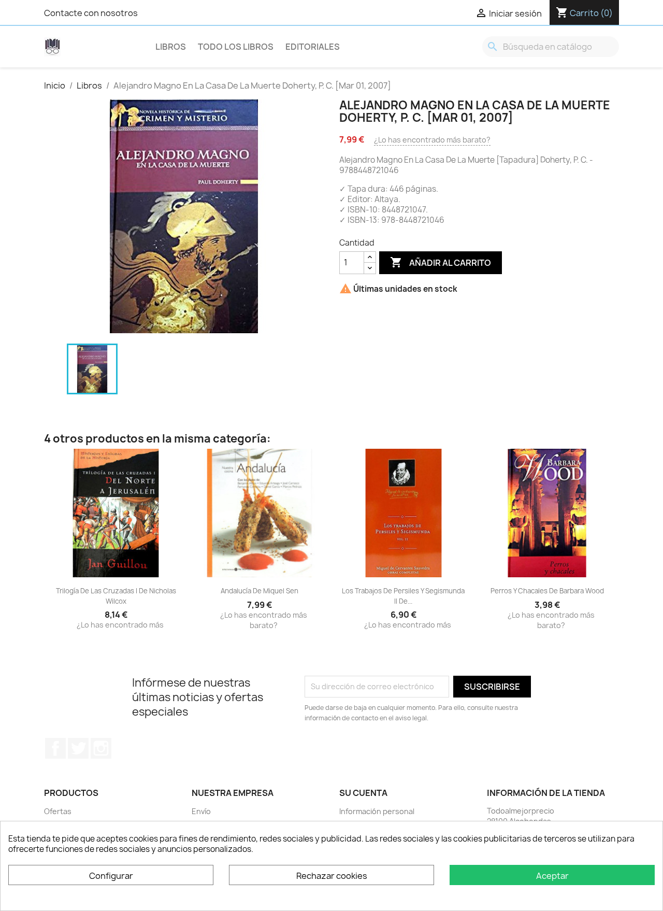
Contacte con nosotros (91, 13)
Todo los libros (235, 46)
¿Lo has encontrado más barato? (432, 140)
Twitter (78, 748)
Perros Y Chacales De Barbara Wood (547, 590)
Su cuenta (363, 793)
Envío (201, 811)
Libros (170, 46)
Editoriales (312, 46)
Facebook (55, 748)
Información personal (376, 811)
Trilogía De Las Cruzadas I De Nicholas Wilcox (116, 596)
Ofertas (57, 811)
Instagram (101, 748)
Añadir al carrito (440, 262)
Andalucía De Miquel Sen (259, 590)
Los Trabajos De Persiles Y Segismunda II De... (403, 596)
